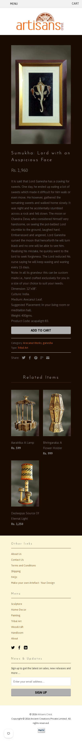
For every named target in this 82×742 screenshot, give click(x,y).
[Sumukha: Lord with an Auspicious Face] (41, 94)
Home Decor (18, 609)
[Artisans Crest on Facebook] (19, 647)
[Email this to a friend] (46, 357)
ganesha (48, 342)
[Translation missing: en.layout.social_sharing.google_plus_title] (40, 357)
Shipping (16, 571)
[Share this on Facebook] (28, 357)
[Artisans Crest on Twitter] (13, 647)
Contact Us (17, 559)
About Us (16, 553)
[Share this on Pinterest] (34, 357)
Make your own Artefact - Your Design (33, 582)
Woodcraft (17, 626)
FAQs (14, 577)
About (14, 638)
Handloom (17, 632)
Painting (15, 615)
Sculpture (16, 603)
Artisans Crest (44, 714)
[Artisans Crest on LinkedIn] (25, 647)
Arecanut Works (32, 342)
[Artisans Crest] (41, 21)
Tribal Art (23, 347)
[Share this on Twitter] (22, 357)
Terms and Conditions (23, 565)
